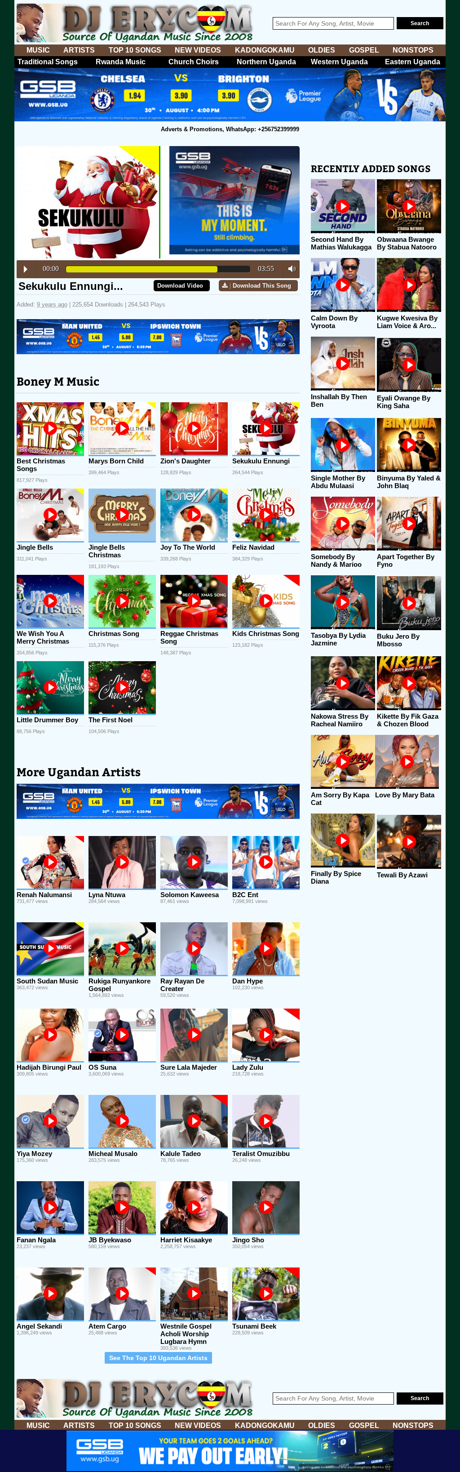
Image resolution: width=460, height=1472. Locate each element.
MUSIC (38, 50)
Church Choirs (193, 62)
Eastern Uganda (412, 62)
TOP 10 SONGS (135, 50)
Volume (289, 268)
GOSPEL (364, 50)
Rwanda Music (121, 62)
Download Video (180, 285)
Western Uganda (339, 62)
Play (25, 269)
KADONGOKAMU (265, 50)
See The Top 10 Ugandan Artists (158, 1357)
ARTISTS (79, 50)
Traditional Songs (48, 62)
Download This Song (262, 285)
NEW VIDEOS (198, 50)
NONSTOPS (413, 50)
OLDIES (321, 50)
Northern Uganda (266, 62)
